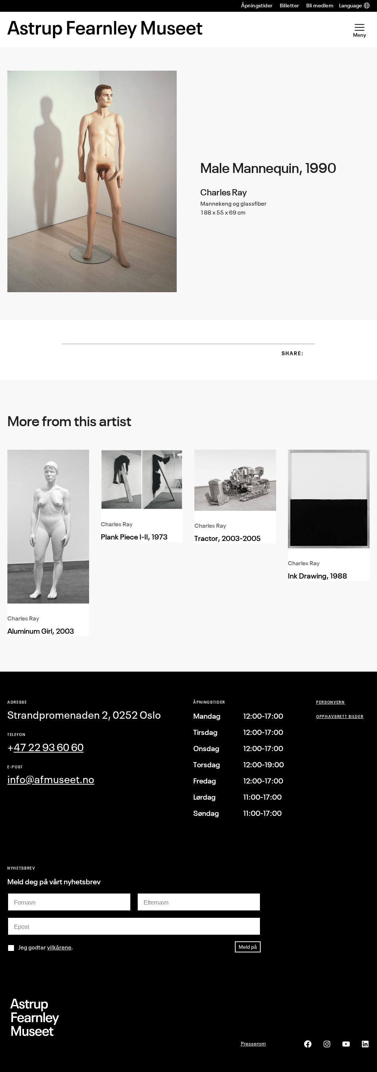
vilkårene (59, 947)
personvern (330, 702)
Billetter (289, 5)
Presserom (253, 1043)
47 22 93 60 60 (49, 747)
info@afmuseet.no (50, 779)
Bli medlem (319, 5)
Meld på (248, 947)
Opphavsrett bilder (339, 716)
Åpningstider (257, 5)
